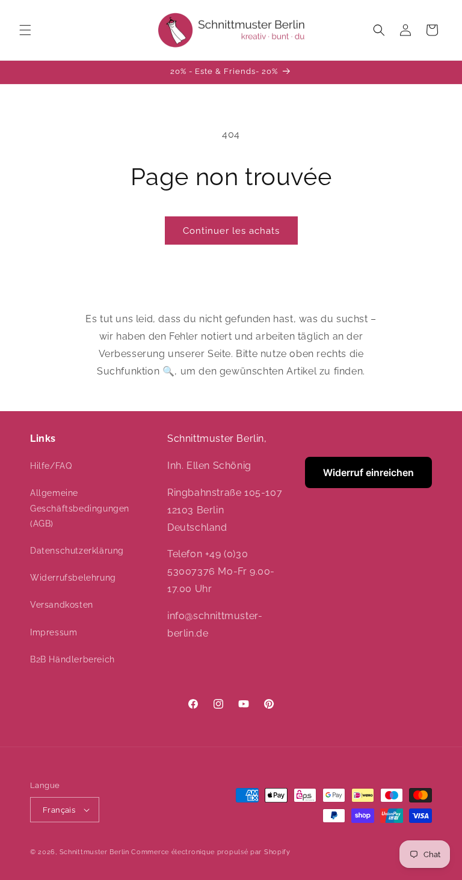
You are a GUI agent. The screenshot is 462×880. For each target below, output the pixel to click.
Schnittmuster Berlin (94, 852)
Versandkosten (61, 605)
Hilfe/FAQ (51, 466)
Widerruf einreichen (368, 472)
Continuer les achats (231, 230)
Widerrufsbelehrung (73, 577)
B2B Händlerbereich (72, 659)
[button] (25, 30)
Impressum (53, 632)
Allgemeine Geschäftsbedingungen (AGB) (79, 508)
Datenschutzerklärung (77, 550)
